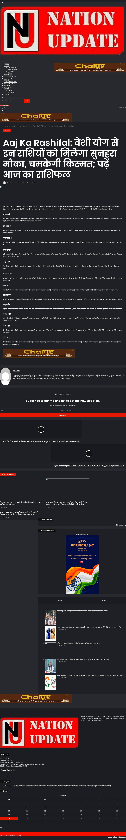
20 (63, 815)
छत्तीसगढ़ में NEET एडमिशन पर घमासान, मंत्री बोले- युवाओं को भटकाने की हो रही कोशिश (83, 659)
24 (9, 818)
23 (117, 815)
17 (9, 815)
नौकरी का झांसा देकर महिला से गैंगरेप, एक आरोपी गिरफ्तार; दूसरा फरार (78, 643)
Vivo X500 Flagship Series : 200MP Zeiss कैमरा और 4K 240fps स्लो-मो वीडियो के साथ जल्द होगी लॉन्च (89, 627)
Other (6, 89)
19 (45, 815)
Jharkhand (11, 71)
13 (63, 811)
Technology (9, 83)
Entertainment (10, 82)
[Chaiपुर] (90, 71)
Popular (104, 600)
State (6, 66)
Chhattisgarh (12, 67)
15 (99, 811)
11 (27, 811)
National (8, 75)
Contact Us (9, 94)
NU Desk (16, 370)
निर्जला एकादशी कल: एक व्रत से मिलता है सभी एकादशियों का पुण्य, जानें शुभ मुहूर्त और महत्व (21, 503)
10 (9, 811)
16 (117, 811)
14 (81, 811)
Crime (6, 80)
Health (10, 91)
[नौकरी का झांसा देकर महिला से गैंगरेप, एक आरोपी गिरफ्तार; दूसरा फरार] (50, 649)
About (115, 837)
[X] (19, 382)
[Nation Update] (62, 55)
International (10, 76)
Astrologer (11, 92)
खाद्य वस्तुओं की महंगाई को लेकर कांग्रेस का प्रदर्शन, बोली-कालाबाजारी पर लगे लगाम (82, 611)
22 (99, 815)
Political (8, 78)
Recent (60, 600)
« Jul (1, 827)
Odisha (10, 73)
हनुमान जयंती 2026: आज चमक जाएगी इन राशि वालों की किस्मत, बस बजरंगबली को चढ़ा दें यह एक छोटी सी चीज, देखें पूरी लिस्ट (67, 503)
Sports (7, 85)
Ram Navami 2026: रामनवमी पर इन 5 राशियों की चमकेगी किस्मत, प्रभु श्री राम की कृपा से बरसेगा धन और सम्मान (19, 513)
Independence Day (82, 534)
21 (81, 815)
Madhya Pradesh (13, 69)
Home (6, 64)
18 (27, 815)
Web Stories (9, 87)
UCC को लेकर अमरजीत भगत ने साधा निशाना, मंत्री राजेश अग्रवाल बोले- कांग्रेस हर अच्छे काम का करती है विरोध (90, 676)
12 (45, 811)
